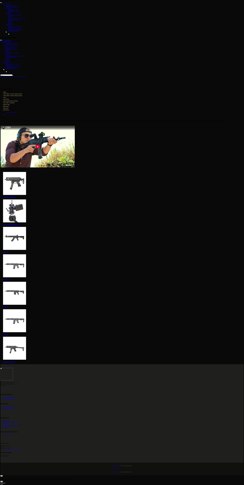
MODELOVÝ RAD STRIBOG (9, 421)
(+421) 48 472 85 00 (17, 449)
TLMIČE (5, 427)
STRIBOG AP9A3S (9, 197)
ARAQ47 (6, 252)
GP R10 (5, 307)
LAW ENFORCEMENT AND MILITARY (12, 425)
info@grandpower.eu (8, 449)
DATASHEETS (6, 407)
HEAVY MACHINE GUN (11, 225)
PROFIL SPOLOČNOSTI (8, 397)
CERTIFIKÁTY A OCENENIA (9, 398)
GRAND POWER (116, 465)
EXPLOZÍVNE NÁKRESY (9, 408)
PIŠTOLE (5, 420)
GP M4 (5, 334)
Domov (2, 76)
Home (2, 41)
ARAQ (4, 424)
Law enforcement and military (19, 76)
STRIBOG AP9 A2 (9, 362)
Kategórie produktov (7, 41)
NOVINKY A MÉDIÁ (7, 434)
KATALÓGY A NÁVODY (8, 406)
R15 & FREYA (6, 422)
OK (1, 481)
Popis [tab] (4, 114)
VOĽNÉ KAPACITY (7, 399)
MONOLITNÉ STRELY (8, 426)
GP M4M (6, 279)
